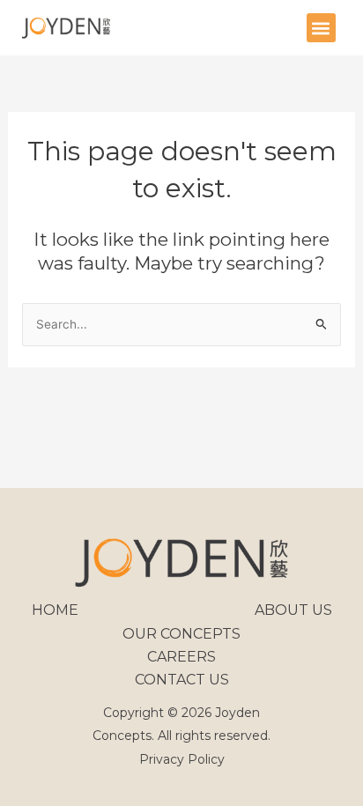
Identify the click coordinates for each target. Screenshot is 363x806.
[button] (321, 27)
